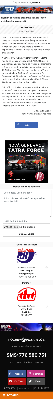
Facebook (18, 373)
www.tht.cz (26, 309)
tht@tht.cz (27, 312)
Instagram (38, 373)
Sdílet (28, 124)
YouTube (18, 381)
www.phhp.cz (26, 270)
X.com (38, 381)
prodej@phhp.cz (26, 273)
